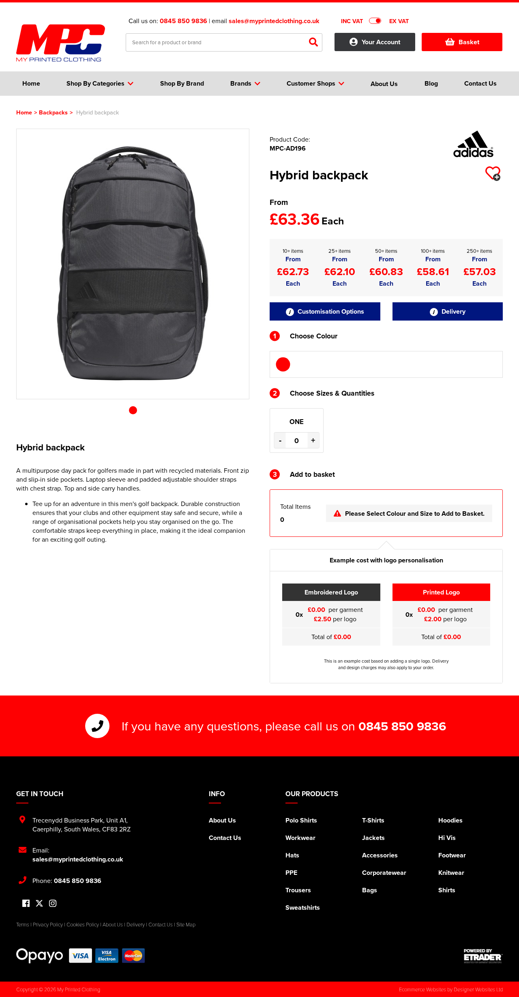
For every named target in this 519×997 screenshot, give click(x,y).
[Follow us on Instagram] (52, 904)
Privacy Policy (48, 924)
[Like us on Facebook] (26, 904)
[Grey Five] (283, 364)
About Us (222, 820)
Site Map (185, 924)
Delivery (452, 311)
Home (24, 112)
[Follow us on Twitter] (39, 903)
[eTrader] (483, 956)
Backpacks (53, 112)
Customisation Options (330, 311)
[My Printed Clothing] (65, 43)
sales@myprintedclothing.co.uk (274, 21)
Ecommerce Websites (422, 989)
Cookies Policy (82, 924)
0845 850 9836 (183, 21)
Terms (22, 924)
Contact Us (225, 837)
